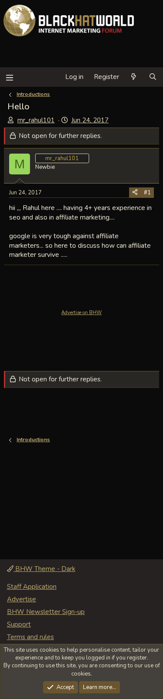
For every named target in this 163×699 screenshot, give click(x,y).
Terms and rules (30, 637)
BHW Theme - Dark (44, 568)
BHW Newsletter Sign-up (46, 611)
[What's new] (133, 77)
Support (19, 624)
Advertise (21, 599)
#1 (147, 193)
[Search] (152, 77)
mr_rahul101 (36, 120)
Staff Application (32, 586)
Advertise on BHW (81, 312)
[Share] (135, 192)
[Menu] (9, 77)
